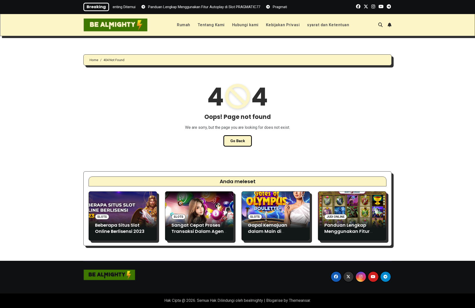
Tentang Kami (211, 24)
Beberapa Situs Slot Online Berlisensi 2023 (119, 228)
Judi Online (336, 217)
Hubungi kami (245, 24)
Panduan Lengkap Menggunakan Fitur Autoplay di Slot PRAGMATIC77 (347, 234)
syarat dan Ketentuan (328, 24)
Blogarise (274, 300)
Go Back (237, 141)
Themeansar (299, 300)
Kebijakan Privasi (283, 24)
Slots (102, 217)
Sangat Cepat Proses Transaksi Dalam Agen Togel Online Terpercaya (197, 234)
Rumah (183, 24)
